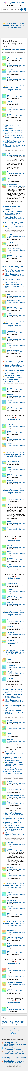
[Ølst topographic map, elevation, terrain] (4, 946)
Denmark (9, 58)
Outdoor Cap (9, 145)
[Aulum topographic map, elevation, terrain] (4, 65)
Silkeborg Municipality (14, 983)
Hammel (10, 101)
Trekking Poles (9, 1043)
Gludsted (10, 590)
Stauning (9, 895)
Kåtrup (9, 344)
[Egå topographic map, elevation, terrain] (4, 914)
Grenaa (9, 388)
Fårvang (10, 394)
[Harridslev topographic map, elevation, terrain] (4, 408)
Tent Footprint (10, 270)
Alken (9, 552)
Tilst (8, 437)
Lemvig (9, 504)
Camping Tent (10, 752)
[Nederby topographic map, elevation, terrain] (4, 604)
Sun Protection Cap (12, 206)
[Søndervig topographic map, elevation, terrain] (4, 679)
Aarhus (9, 849)
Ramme (9, 989)
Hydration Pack (11, 141)
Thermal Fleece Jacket (13, 212)
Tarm (8, 620)
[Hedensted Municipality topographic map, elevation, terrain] (4, 938)
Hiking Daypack (11, 274)
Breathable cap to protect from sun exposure (15, 1058)
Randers (9, 237)
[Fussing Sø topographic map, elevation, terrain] (4, 643)
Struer (9, 444)
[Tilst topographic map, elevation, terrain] (4, 439)
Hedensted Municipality (15, 937)
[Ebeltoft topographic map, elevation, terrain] (4, 179)
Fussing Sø (11, 640)
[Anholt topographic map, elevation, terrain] (4, 161)
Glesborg (10, 558)
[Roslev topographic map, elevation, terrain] (4, 734)
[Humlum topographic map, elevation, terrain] (4, 426)
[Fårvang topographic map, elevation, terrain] (4, 396)
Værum (9, 498)
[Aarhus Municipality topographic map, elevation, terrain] (4, 302)
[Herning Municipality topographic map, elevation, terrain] (4, 250)
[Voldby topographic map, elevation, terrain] (4, 547)
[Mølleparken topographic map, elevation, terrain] (4, 977)
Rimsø (9, 659)
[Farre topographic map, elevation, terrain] (4, 523)
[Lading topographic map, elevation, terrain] (4, 109)
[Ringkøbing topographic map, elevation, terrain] (4, 597)
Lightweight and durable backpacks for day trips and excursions (14, 275)
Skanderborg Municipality (15, 795)
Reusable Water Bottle (13, 130)
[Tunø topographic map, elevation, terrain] (4, 952)
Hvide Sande (11, 331)
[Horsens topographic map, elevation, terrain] (4, 244)
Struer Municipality (13, 528)
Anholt (9, 153)
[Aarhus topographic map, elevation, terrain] (4, 856)
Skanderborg (11, 307)
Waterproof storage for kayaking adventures (14, 768)
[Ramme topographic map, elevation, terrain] (4, 991)
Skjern (9, 1008)
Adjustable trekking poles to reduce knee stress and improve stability (15, 1044)
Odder (9, 313)
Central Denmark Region (19, 58)
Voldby (9, 545)
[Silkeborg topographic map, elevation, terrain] (4, 256)
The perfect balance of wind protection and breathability (12, 697)
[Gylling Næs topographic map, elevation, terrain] (4, 667)
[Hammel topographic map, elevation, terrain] (4, 103)
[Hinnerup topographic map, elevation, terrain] (4, 783)
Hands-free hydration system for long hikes (14, 142)
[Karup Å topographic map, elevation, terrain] (4, 296)
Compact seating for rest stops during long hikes (13, 372)
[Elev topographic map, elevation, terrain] (4, 970)
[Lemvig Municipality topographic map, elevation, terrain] (4, 463)
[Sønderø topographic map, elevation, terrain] (4, 742)
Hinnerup (10, 781)
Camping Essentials (12, 136)
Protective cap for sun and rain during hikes (15, 145)
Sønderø (10, 739)
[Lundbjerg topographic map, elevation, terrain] (4, 635)
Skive (9, 431)
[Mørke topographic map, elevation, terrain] (4, 58)
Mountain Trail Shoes (13, 376)
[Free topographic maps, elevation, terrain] (3, 49)
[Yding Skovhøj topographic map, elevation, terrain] (4, 673)
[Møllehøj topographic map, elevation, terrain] (4, 869)
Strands (10, 474)
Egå (8, 913)
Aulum (9, 63)
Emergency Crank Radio (14, 762)
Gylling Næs (11, 665)
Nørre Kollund (11, 900)
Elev (8, 969)
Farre (9, 521)
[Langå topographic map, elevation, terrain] (4, 728)
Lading (9, 108)
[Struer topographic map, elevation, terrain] (4, 445)
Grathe (9, 172)
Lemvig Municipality (13, 461)
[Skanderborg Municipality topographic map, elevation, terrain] (4, 797)
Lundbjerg (10, 633)
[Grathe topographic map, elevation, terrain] (4, 173)
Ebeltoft (10, 178)
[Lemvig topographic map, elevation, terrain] (4, 511)
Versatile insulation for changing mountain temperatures (13, 214)
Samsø (9, 401)
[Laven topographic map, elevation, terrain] (4, 339)
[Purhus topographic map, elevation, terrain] (4, 237)
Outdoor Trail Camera (13, 711)
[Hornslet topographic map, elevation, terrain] (4, 908)
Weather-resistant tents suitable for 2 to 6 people (14, 753)
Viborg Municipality (13, 350)
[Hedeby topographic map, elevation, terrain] (4, 895)
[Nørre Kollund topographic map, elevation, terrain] (4, 902)
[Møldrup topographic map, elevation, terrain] (4, 628)
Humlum (10, 425)
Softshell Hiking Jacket (13, 695)
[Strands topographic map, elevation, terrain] (4, 475)
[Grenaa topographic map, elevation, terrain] (4, 389)
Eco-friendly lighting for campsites (14, 227)
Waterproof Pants (11, 222)
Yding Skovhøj (12, 672)
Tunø (8, 951)
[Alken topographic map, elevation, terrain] (4, 553)
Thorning (10, 480)
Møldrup (10, 626)
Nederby (10, 602)
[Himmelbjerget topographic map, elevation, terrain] (4, 191)
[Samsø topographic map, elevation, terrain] (4, 402)
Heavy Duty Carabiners (13, 125)
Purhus (9, 235)
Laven (9, 337)
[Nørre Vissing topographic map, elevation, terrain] (4, 932)
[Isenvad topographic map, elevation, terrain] (4, 469)
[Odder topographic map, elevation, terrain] (4, 315)
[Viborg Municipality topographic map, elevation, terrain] (4, 351)
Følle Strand (11, 70)
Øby (8, 77)
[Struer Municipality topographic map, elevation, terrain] (4, 529)
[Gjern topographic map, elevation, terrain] (4, 115)
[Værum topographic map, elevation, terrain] (4, 499)
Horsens (10, 242)
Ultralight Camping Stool (14, 370)
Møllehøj (10, 867)
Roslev (9, 733)
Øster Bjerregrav (11, 643)
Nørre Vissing (11, 931)
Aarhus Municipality (13, 301)
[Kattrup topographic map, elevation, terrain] (4, 876)
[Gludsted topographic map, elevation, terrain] (4, 591)
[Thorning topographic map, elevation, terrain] (4, 482)
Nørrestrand (11, 788)
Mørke (9, 57)
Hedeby (9, 893)
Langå (9, 727)
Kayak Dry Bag (10, 768)
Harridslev (10, 407)
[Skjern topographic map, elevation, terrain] (4, 1009)
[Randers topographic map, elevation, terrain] (4, 844)
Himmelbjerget (12, 184)
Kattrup (9, 874)
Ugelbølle (9, 73)
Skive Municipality (13, 583)
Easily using (14, 25)
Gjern (9, 114)
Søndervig (10, 678)
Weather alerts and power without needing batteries (14, 764)
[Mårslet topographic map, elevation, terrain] (4, 722)
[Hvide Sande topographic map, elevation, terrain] (4, 332)
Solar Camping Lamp (13, 226)
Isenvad (9, 468)
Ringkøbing (11, 596)
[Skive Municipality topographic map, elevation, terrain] (4, 585)
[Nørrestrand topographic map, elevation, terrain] (4, 790)
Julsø (9, 564)
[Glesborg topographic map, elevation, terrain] (4, 559)
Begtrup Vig (11, 802)
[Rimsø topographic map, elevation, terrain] (4, 660)
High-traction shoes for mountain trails (15, 376)
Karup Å (9, 294)
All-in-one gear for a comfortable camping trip (15, 137)
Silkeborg (10, 255)
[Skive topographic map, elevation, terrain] (4, 432)
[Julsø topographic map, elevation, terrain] (4, 567)
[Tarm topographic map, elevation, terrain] (4, 621)
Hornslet (10, 907)
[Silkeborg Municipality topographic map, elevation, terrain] (4, 984)
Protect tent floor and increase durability (14, 270)
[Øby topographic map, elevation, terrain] (4, 79)
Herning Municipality (14, 249)
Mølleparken (11, 975)
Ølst (8, 943)
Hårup (8, 635)
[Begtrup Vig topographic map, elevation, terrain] (4, 803)
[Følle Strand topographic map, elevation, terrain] (4, 72)
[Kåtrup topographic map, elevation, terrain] (4, 345)
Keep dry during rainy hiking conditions (14, 223)
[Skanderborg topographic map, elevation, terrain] (4, 308)
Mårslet (9, 720)
